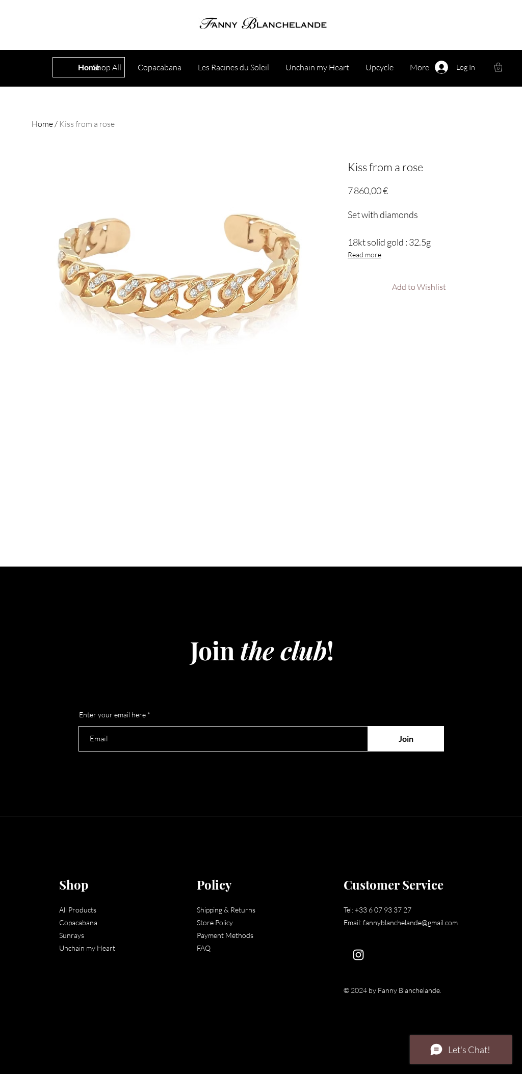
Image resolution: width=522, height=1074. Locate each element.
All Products (77, 909)
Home (42, 124)
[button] (498, 67)
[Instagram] (358, 955)
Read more (364, 254)
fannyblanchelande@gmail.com (410, 922)
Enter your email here (112, 714)
